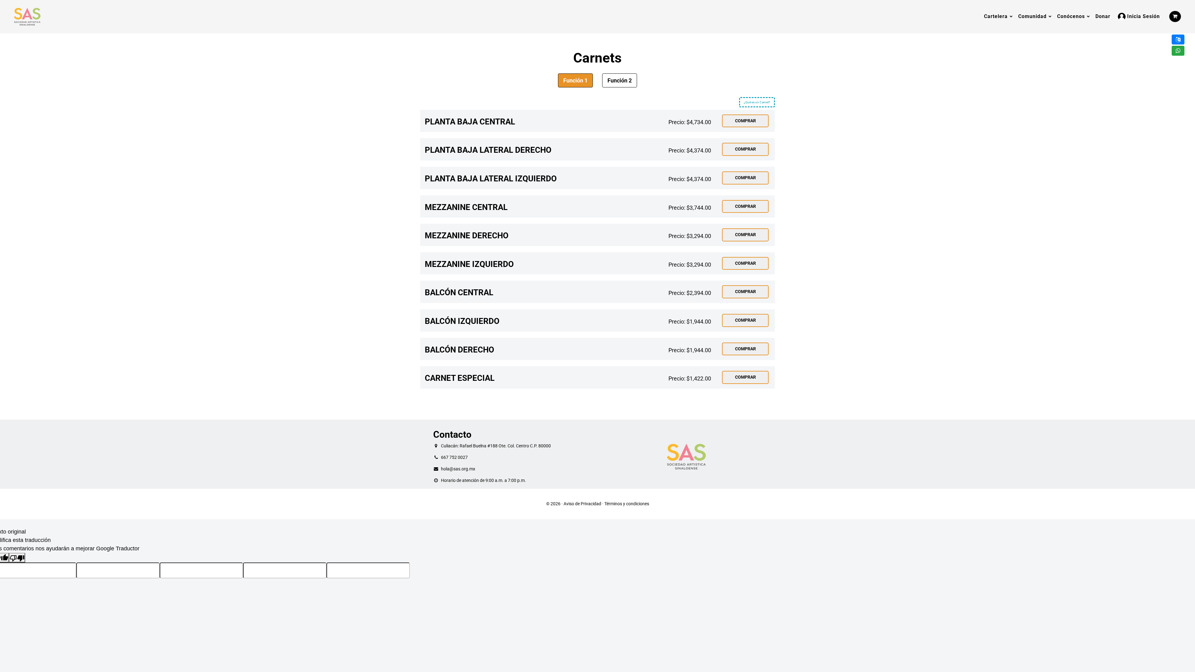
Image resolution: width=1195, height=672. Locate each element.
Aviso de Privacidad (582, 503)
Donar (1102, 16)
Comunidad (1032, 16)
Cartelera (996, 16)
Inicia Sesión (1143, 16)
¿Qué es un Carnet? (757, 102)
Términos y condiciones (626, 503)
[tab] (575, 80)
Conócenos (1071, 16)
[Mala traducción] (17, 557)
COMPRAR (745, 121)
